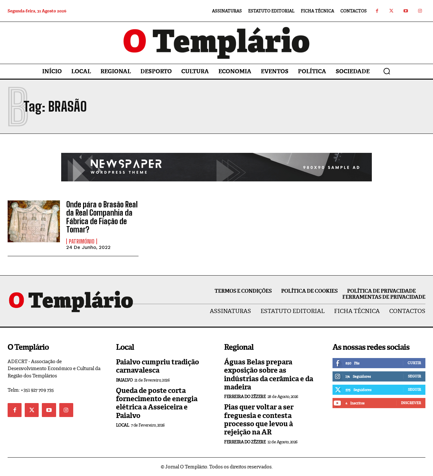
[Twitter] (391, 10)
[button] (386, 71)
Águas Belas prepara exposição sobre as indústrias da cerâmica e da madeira (268, 374)
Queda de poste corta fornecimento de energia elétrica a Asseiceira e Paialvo (156, 403)
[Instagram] (419, 10)
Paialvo (124, 380)
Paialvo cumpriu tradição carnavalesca (157, 366)
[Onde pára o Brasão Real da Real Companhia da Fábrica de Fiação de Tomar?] (34, 221)
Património (81, 241)
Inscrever (411, 403)
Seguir (414, 376)
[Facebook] (377, 10)
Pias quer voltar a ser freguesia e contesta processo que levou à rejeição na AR (259, 419)
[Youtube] (405, 10)
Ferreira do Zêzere (245, 396)
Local (122, 425)
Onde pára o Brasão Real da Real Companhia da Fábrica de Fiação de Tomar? (102, 217)
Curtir (414, 363)
